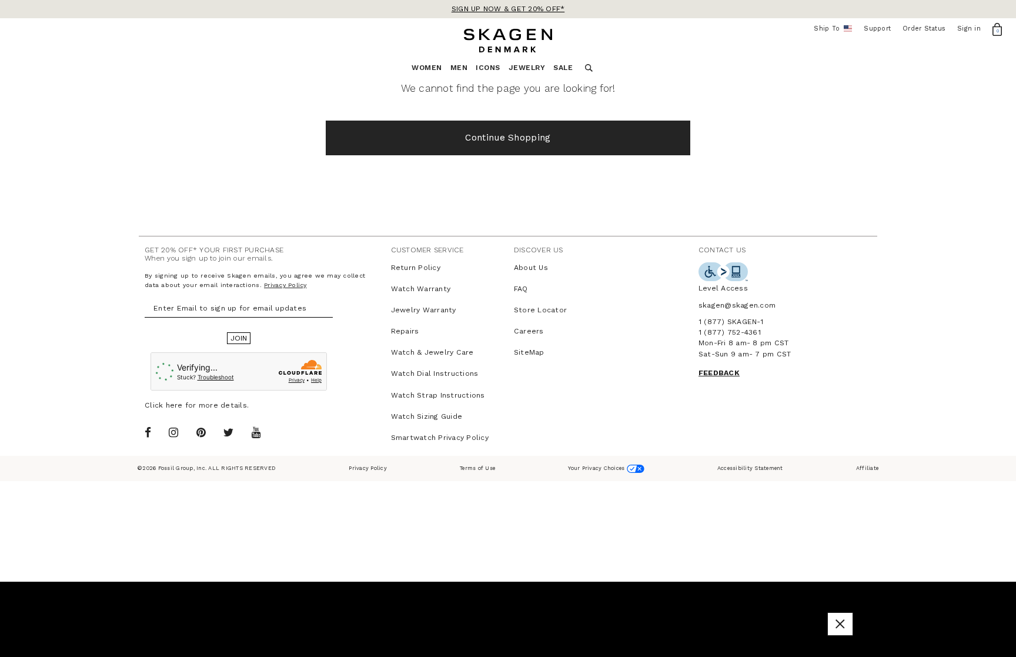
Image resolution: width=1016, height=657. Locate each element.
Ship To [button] (830, 29)
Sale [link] (563, 68)
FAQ (521, 289)
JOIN (239, 338)
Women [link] (427, 68)
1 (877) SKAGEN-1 (730, 322)
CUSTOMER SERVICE (427, 250)
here (174, 405)
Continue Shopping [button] (507, 137)
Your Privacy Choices (597, 468)
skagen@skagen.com (737, 305)
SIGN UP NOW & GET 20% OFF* (508, 9)
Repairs (405, 331)
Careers (529, 331)
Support (877, 28)
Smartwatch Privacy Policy (440, 437)
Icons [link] (488, 68)
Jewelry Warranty (423, 310)
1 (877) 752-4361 (729, 332)
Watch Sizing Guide (427, 416)
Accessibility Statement (750, 468)
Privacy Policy (285, 285)
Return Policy (415, 268)
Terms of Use (477, 468)
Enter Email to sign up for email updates (229, 308)
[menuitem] (431, 70)
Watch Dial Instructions (435, 373)
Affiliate (867, 468)
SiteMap (529, 352)
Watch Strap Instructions (438, 395)
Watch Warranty (421, 289)
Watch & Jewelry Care (432, 352)
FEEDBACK (719, 373)
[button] (840, 623)
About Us (531, 268)
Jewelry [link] (527, 68)
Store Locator (540, 310)
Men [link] (459, 68)
